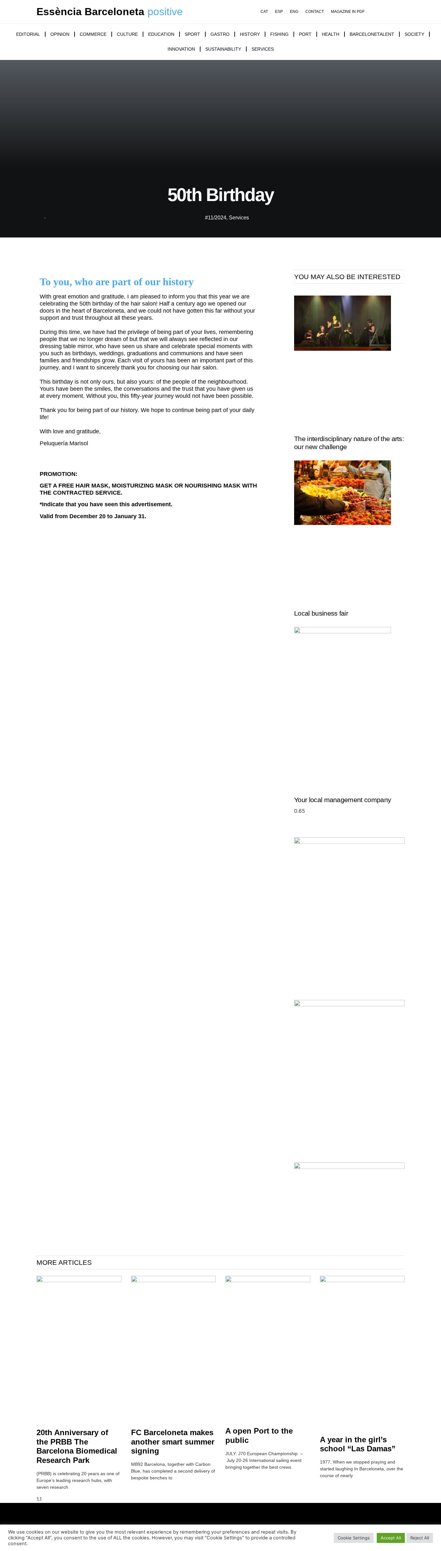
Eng (294, 12)
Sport (192, 34)
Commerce (93, 34)
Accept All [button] (391, 1537)
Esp (279, 12)
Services (262, 49)
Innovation (181, 49)
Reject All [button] (419, 1537)
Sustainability (223, 49)
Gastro (220, 34)
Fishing (279, 34)
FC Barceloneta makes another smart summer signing (172, 1441)
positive (165, 11)
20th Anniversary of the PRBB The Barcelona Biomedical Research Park (76, 1446)
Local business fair (321, 613)
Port (305, 34)
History (250, 34)
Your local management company (342, 799)
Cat (264, 12)
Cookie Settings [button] (354, 1537)
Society (414, 34)
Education (161, 34)
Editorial (28, 34)
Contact (314, 12)
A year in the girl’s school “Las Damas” (357, 1444)
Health (330, 34)
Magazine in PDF (347, 12)
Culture (127, 34)
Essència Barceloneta (90, 11)
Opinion (59, 34)
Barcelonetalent (372, 34)
